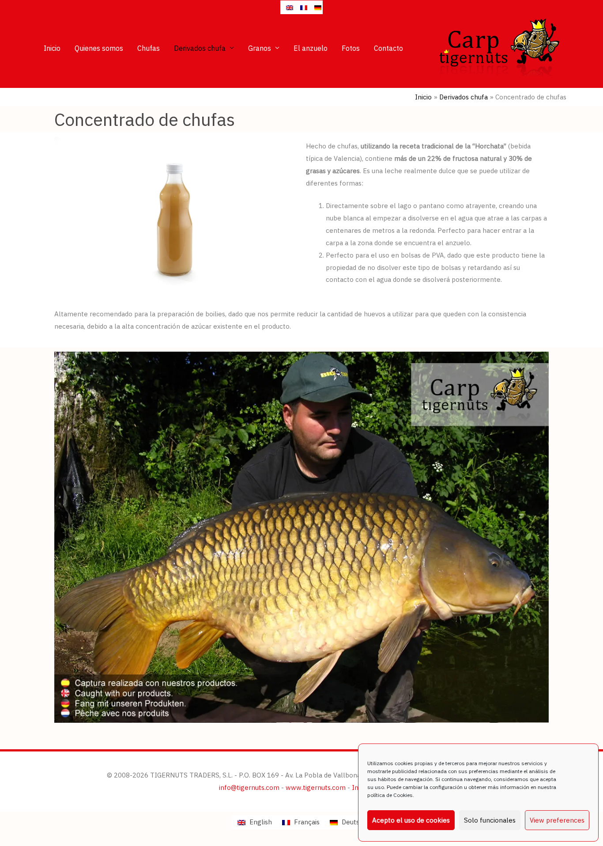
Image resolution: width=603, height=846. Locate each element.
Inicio (52, 48)
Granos (259, 48)
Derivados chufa (200, 48)
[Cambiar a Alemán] (316, 7)
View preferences (557, 820)
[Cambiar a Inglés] (287, 7)
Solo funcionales (490, 820)
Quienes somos (99, 48)
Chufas (148, 48)
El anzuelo (311, 48)
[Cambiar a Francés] (301, 7)
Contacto (388, 48)
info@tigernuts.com (249, 787)
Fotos (351, 48)
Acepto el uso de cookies (411, 820)
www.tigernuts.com (316, 787)
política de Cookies (390, 795)
